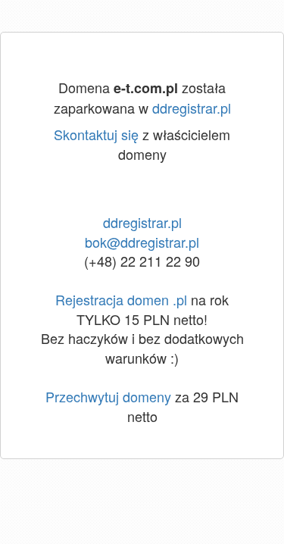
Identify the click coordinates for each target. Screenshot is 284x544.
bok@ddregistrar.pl (142, 242)
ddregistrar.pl (191, 107)
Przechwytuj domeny (108, 396)
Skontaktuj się (96, 134)
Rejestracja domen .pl (121, 299)
